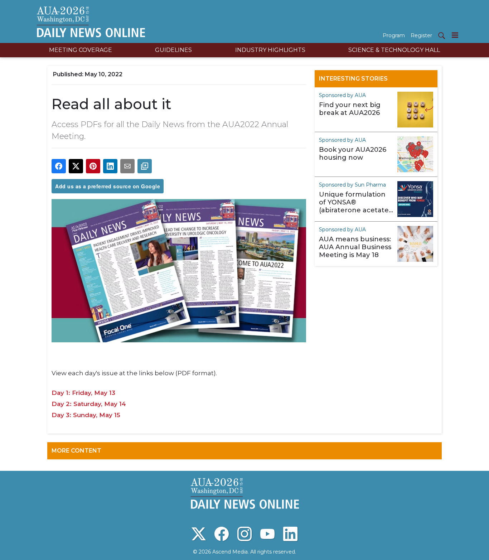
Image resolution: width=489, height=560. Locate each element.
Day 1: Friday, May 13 (83, 392)
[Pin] (93, 166)
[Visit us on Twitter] (199, 534)
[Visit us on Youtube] (267, 534)
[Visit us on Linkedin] (290, 534)
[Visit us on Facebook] (221, 534)
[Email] (127, 166)
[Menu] (455, 34)
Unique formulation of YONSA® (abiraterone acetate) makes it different (355, 202)
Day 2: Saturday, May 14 (89, 403)
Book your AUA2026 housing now (352, 153)
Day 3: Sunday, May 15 (86, 415)
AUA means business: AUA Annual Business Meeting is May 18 (355, 247)
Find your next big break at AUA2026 (350, 109)
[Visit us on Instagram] (244, 534)
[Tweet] (76, 166)
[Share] (59, 166)
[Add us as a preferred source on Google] (144, 166)
